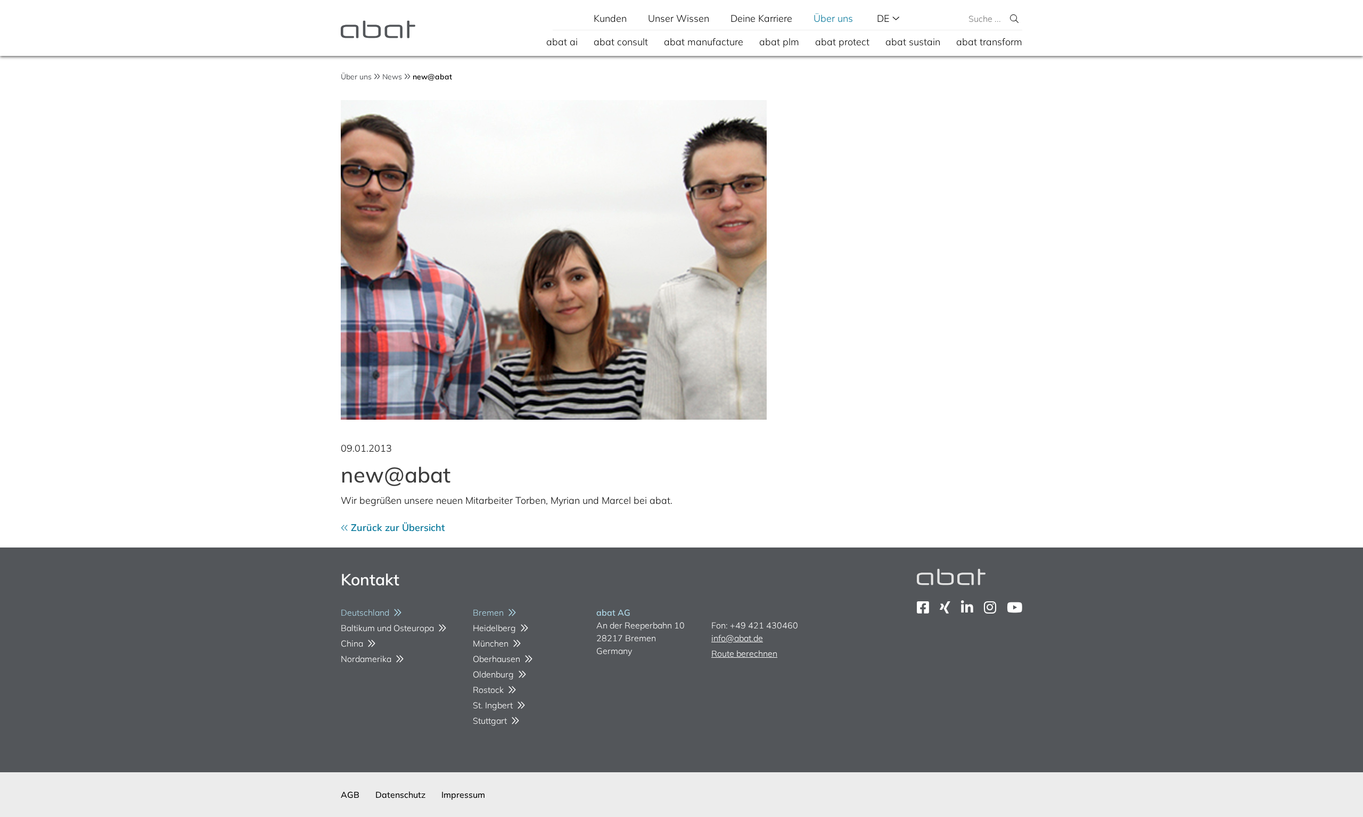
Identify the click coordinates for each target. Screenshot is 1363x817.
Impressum (463, 794)
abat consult (621, 42)
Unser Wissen (678, 18)
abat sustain (912, 42)
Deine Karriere (761, 18)
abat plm (779, 42)
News (392, 76)
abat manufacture (703, 42)
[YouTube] (1014, 607)
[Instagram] (990, 607)
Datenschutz (400, 794)
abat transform (989, 42)
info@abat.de (737, 638)
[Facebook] (923, 607)
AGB (350, 794)
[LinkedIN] (967, 607)
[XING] (945, 607)
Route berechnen (744, 653)
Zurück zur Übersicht (396, 527)
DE (884, 18)
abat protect (842, 42)
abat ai (562, 42)
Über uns (833, 18)
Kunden (610, 18)
